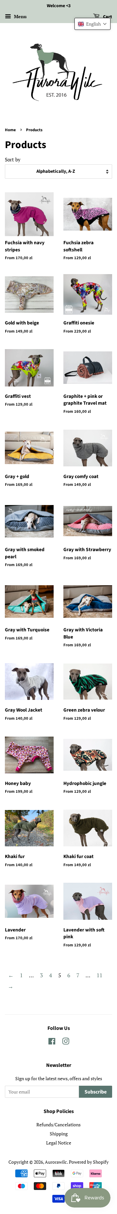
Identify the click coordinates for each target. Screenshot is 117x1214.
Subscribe (95, 1091)
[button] (92, 24)
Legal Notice (58, 1143)
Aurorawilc (56, 1162)
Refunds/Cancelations (58, 1124)
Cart (107, 17)
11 (99, 975)
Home (10, 130)
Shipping (59, 1134)
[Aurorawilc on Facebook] (52, 1042)
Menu (20, 16)
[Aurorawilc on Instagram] (65, 1042)
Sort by (12, 159)
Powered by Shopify (89, 1162)
